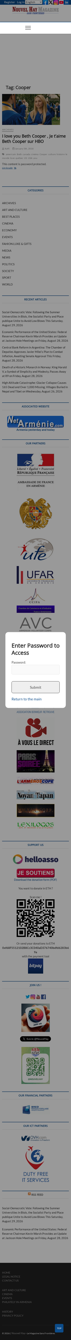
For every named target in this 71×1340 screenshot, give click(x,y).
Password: (19, 662)
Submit (35, 687)
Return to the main (27, 699)
